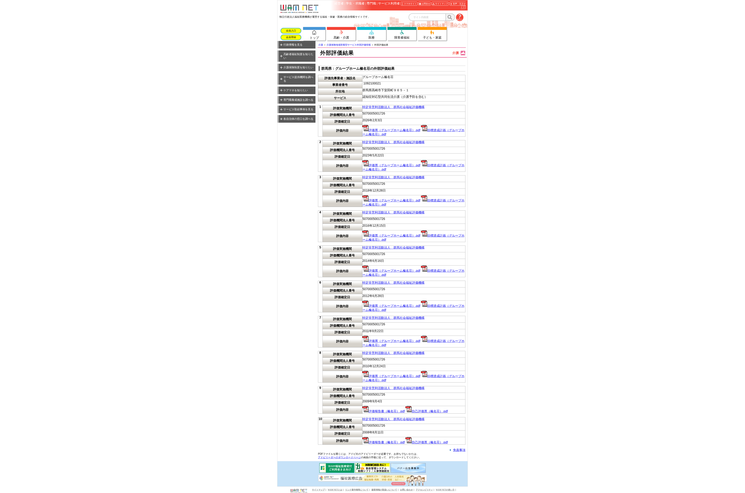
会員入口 (291, 30)
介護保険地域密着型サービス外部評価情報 (349, 44)
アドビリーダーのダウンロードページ (339, 457)
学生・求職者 (355, 3)
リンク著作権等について (357, 490)
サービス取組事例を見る (298, 109)
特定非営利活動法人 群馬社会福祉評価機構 (393, 107)
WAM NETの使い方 (445, 490)
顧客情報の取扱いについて (384, 490)
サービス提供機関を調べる (298, 79)
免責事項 (459, 450)
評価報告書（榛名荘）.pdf (387, 411)
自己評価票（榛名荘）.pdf (430, 411)
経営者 (339, 3)
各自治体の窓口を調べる (298, 118)
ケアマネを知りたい (295, 90)
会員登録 (291, 37)
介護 (320, 44)
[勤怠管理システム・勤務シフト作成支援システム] (372, 471)
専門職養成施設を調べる (298, 99)
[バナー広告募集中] (408, 471)
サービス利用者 (389, 3)
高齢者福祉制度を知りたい (298, 56)
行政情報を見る (292, 44)
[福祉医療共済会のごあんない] (336, 471)
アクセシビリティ (424, 490)
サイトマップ (318, 490)
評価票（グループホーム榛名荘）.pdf (394, 130)
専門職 (371, 3)
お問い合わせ (406, 490)
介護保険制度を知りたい (298, 67)
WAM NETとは (335, 490)
